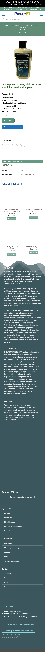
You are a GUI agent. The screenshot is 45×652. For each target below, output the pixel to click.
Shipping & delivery (11, 548)
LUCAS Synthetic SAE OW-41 (11, 248)
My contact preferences (13, 526)
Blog (6, 582)
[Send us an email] (15, 636)
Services (7, 578)
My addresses (9, 522)
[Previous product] (24, 31)
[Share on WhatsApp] (3, 145)
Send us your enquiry (12, 127)
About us (7, 573)
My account (8, 513)
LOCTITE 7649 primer (33, 247)
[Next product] (20, 31)
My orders (8, 518)
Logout (7, 531)
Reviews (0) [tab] (7, 165)
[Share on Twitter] (11, 145)
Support (7, 552)
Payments (8, 543)
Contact (7, 587)
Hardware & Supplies (19, 26)
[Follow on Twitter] (11, 636)
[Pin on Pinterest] (19, 145)
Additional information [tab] (12, 161)
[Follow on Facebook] (3, 636)
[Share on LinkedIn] (23, 145)
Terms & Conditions (11, 561)
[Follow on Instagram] (7, 636)
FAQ (6, 556)
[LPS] (6, 135)
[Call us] (19, 636)
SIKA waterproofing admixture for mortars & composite (11, 211)
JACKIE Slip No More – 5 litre (33, 210)
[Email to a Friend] (15, 145)
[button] (3, 14)
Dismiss (39, 5)
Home (7, 26)
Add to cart (8, 120)
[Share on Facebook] (7, 145)
